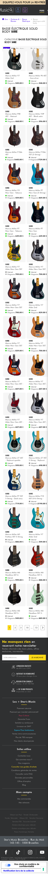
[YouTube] (42, 852)
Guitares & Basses (15, 20)
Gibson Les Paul (16, 815)
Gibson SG (24, 818)
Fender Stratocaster (31, 815)
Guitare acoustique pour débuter (24, 828)
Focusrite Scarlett (29, 822)
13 (36, 627)
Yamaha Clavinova (36, 818)
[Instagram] (30, 852)
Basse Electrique (26, 20)
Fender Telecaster (11, 818)
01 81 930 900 (28, 684)
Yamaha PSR (16, 822)
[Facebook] (6, 852)
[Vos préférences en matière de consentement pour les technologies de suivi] (43, 869)
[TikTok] (18, 852)
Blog (24, 785)
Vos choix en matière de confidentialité (26, 865)
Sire (6, 19)
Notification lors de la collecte (18, 870)
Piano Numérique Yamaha (24, 832)
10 (27, 627)
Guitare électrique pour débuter (24, 825)
